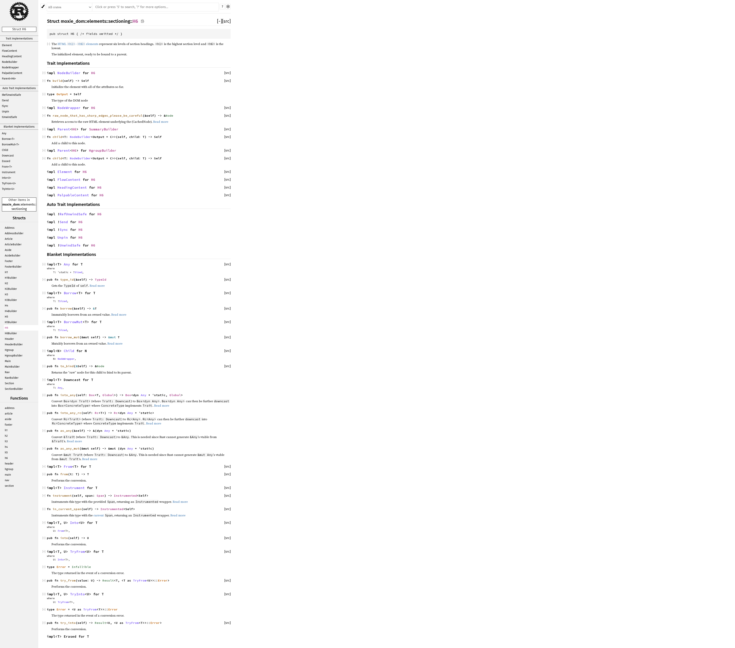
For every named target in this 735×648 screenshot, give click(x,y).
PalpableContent (12, 73)
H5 (6, 316)
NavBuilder (11, 377)
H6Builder (11, 333)
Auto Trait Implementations (19, 88)
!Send (5, 100)
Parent (63, 129)
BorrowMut (73, 322)
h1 (6, 430)
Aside (8, 250)
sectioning (19, 209)
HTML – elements (78, 44)
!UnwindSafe (9, 117)
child (57, 137)
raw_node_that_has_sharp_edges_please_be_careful (98, 115)
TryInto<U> (8, 189)
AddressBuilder (14, 233)
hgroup (9, 469)
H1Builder (11, 277)
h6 (6, 458)
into (64, 538)
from (64, 474)
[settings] (228, 6)
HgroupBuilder (13, 355)
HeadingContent (12, 56)
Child (5, 150)
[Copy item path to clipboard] (142, 21)
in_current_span (67, 509)
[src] (226, 21)
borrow (66, 308)
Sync (64, 230)
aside (8, 419)
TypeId (100, 279)
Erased (6, 161)
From (68, 466)
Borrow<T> (8, 139)
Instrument (8, 172)
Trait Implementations (19, 38)
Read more (160, 122)
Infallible (81, 567)
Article (9, 239)
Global (108, 395)
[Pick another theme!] (43, 6)
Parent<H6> (9, 78)
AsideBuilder (12, 255)
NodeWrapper (10, 67)
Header (9, 339)
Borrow (70, 293)
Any (4, 133)
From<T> (7, 166)
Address (10, 227)
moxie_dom (11, 204)
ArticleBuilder (13, 244)
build (57, 81)
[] (219, 21)
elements (28, 204)
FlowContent (9, 50)
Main (8, 361)
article (9, 413)
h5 (6, 452)
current (98, 515)
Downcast (8, 155)
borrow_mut (69, 337)
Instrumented (125, 495)
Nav (7, 372)
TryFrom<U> (9, 183)
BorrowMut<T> (10, 144)
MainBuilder (12, 366)
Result (108, 580)
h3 (6, 441)
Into (74, 523)
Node (169, 115)
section (9, 485)
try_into (68, 623)
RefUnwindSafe (73, 214)
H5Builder (11, 322)
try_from (68, 580)
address (10, 408)
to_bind (67, 366)
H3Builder (11, 300)
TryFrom (77, 552)
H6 (6, 327)
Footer (9, 261)
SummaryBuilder (103, 129)
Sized (78, 272)
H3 (6, 294)
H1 (6, 272)
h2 (6, 435)
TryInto (77, 594)
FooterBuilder (13, 266)
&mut (113, 337)
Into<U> (6, 177)
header (9, 463)
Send (64, 222)
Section (9, 383)
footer (8, 424)
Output (62, 94)
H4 (6, 305)
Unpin (5, 111)
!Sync (5, 106)
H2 (6, 283)
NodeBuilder (9, 62)
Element (7, 45)
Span (100, 495)
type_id (67, 279)
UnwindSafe (70, 245)
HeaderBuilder (14, 344)
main (8, 474)
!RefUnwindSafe (11, 95)
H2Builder (11, 289)
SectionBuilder (14, 389)
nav (7, 480)
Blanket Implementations (19, 126)
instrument (62, 495)
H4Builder (11, 311)
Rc (97, 413)
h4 (6, 447)
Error (61, 567)
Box (92, 395)
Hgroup (9, 350)
